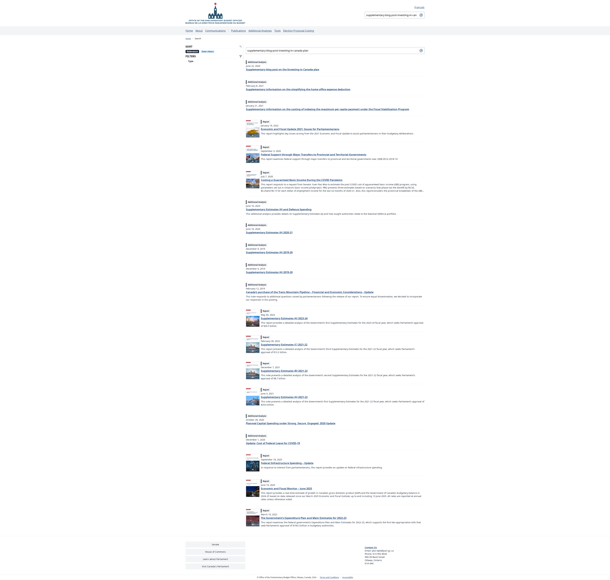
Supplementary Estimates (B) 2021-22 (284, 370)
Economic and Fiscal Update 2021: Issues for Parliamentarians (300, 129)
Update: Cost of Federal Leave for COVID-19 (273, 443)
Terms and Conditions (329, 577)
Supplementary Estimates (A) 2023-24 (284, 318)
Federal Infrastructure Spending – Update (287, 463)
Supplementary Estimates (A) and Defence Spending (279, 209)
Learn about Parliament (215, 559)
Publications (238, 30)
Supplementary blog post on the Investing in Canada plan (282, 69)
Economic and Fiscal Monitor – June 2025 (286, 488)
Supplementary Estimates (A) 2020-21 (269, 232)
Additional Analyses (260, 30)
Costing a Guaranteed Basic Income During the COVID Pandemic (301, 180)
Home (189, 30)
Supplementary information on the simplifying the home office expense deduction (298, 89)
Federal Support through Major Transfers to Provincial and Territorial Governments (313, 154)
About (199, 30)
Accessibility (347, 577)
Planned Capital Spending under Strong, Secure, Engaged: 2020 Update (290, 423)
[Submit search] (421, 15)
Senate (215, 544)
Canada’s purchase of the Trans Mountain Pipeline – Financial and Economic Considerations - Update (309, 292)
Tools (277, 30)
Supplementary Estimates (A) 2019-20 (269, 252)
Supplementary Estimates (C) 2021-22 (284, 344)
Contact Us (371, 547)
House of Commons (215, 551)
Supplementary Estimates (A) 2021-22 (284, 397)
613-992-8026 (380, 553)
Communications (215, 30)
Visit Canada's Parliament (215, 566)
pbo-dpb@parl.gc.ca (383, 550)
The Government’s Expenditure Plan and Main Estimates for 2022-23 (303, 518)
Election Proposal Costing (298, 30)
